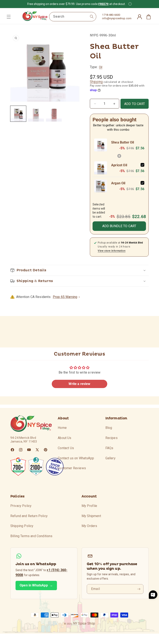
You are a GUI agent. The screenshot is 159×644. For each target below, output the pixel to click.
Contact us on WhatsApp (76, 458)
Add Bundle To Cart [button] (119, 226)
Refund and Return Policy (29, 516)
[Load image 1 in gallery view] (18, 114)
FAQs (109, 448)
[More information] (130, 4)
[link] (100, 145)
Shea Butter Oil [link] (122, 142)
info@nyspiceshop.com (116, 18)
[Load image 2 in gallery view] (36, 114)
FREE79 (103, 4)
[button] (8, 16)
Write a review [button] (79, 384)
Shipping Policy (21, 526)
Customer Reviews (72, 468)
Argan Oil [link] (118, 183)
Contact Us (66, 448)
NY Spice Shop (84, 623)
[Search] (91, 16)
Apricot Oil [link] (119, 165)
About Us (64, 438)
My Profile (89, 506)
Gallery (110, 458)
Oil (100, 67)
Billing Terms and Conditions (31, 536)
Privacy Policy (20, 506)
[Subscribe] (138, 589)
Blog (108, 428)
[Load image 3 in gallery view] (54, 114)
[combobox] (72, 16)
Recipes (111, 438)
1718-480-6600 (111, 14)
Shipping (96, 82)
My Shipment (91, 516)
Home (62, 428)
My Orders (89, 526)
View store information (111, 250)
